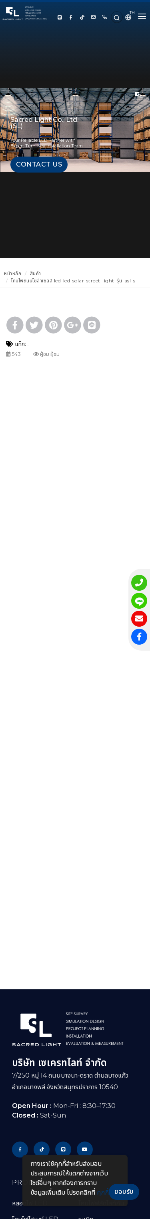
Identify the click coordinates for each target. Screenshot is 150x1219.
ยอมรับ (124, 1191)
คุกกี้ (103, 1192)
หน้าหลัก (12, 273)
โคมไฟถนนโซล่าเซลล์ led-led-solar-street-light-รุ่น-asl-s (73, 281)
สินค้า (35, 273)
